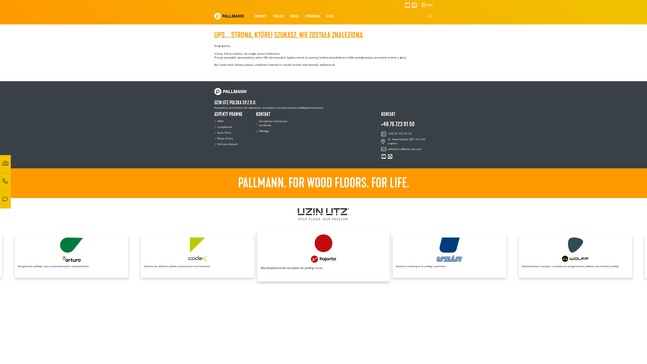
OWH (220, 121)
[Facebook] (414, 5)
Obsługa (264, 131)
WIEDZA (294, 16)
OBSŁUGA (278, 16)
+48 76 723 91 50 (397, 125)
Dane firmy (224, 133)
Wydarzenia (312, 16)
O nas (329, 16)
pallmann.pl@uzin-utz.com (405, 149)
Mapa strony (225, 138)
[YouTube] (407, 5)
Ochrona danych (227, 144)
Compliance (224, 127)
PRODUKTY (260, 16)
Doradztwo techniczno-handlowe (273, 123)
